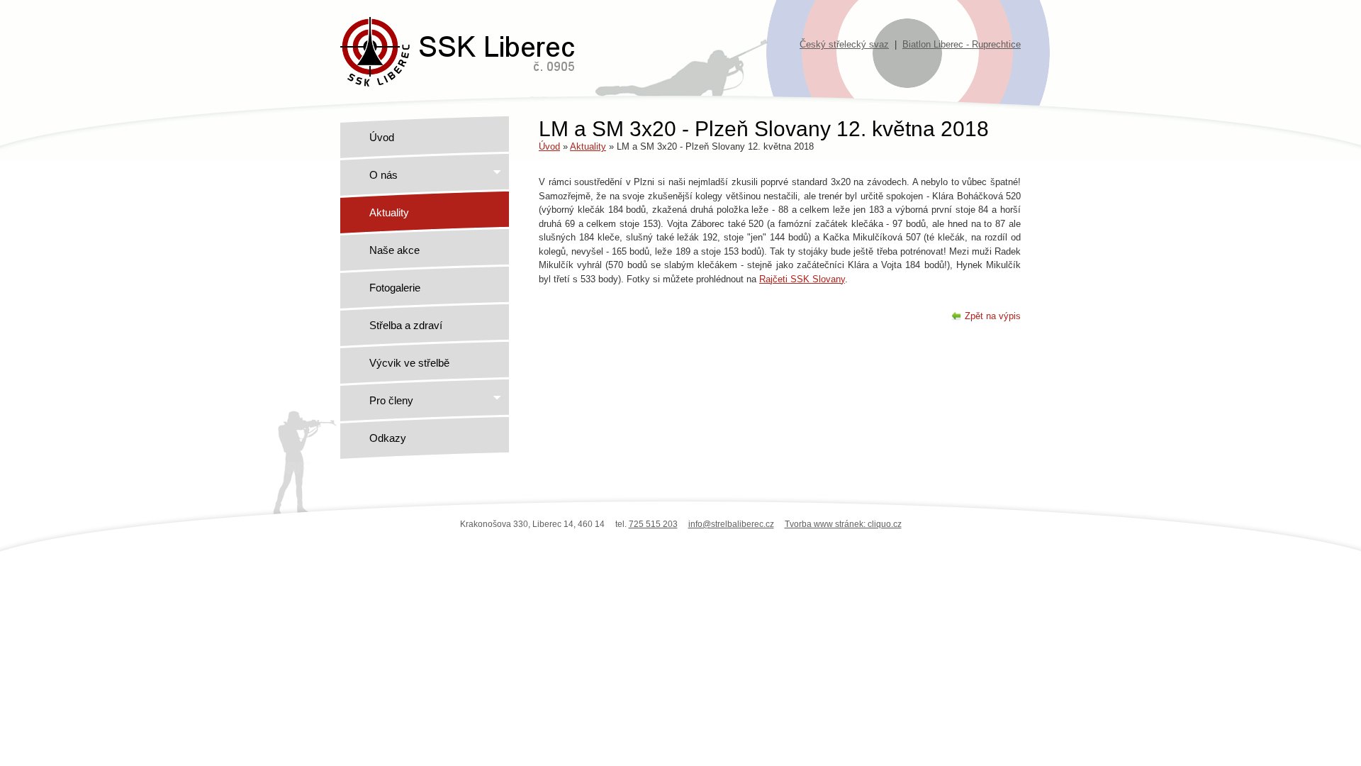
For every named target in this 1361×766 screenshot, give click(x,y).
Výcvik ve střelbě (409, 363)
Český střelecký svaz (844, 44)
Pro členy (391, 400)
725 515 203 (653, 524)
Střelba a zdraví (405, 325)
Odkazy (387, 438)
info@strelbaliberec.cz (731, 524)
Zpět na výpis (993, 316)
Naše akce (394, 250)
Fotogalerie (394, 288)
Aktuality (389, 212)
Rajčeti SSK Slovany (802, 279)
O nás (383, 175)
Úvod (381, 137)
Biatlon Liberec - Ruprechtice (961, 44)
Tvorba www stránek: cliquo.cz (843, 524)
